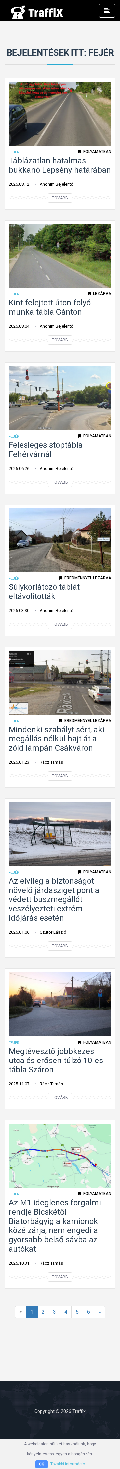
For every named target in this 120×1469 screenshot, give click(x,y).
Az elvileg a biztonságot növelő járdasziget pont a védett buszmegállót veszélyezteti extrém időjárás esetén (54, 899)
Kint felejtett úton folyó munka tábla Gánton (50, 307)
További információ (67, 1464)
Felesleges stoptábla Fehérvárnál (46, 449)
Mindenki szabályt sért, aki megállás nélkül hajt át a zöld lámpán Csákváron (56, 739)
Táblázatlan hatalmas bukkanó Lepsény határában (60, 165)
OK (41, 1464)
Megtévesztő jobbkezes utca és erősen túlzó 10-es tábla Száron (56, 1060)
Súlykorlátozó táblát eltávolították (44, 591)
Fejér (14, 152)
